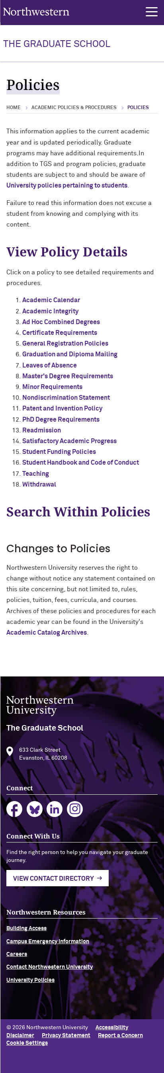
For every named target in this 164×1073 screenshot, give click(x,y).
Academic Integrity (50, 311)
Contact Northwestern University (49, 967)
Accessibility (112, 1027)
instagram (75, 809)
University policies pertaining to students (66, 185)
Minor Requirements (52, 387)
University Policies (30, 980)
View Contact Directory (53, 879)
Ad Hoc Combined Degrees (61, 322)
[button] (152, 12)
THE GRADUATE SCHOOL (56, 44)
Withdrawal (39, 484)
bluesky (35, 809)
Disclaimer (20, 1035)
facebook (14, 809)
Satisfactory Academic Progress (69, 441)
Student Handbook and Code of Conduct (80, 462)
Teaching (35, 474)
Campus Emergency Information (47, 941)
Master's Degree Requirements (67, 376)
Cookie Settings (27, 1043)
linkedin (55, 809)
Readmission (41, 430)
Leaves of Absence (49, 365)
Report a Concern (120, 1035)
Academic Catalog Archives (46, 632)
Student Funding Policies (59, 452)
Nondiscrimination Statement (66, 398)
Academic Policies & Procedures (74, 108)
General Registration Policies (65, 343)
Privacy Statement (66, 1035)
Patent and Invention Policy (62, 408)
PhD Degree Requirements (61, 419)
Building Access (26, 928)
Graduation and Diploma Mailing (69, 354)
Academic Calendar (51, 300)
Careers (16, 954)
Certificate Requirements (59, 333)
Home (13, 108)
